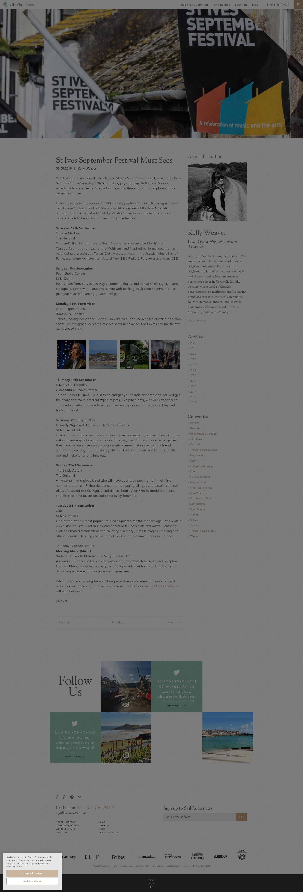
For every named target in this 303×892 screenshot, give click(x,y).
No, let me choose (32, 881)
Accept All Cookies (32, 873)
